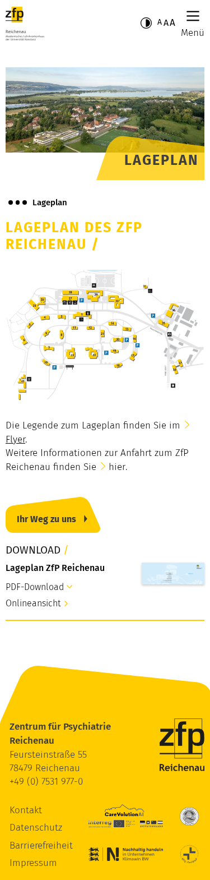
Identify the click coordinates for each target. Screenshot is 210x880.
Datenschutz (36, 827)
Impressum (33, 863)
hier (117, 467)
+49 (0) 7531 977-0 (46, 781)
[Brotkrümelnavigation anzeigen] (18, 202)
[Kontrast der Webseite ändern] (146, 23)
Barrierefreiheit (41, 845)
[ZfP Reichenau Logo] (25, 23)
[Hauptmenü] (193, 16)
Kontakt (26, 810)
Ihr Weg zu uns (46, 519)
